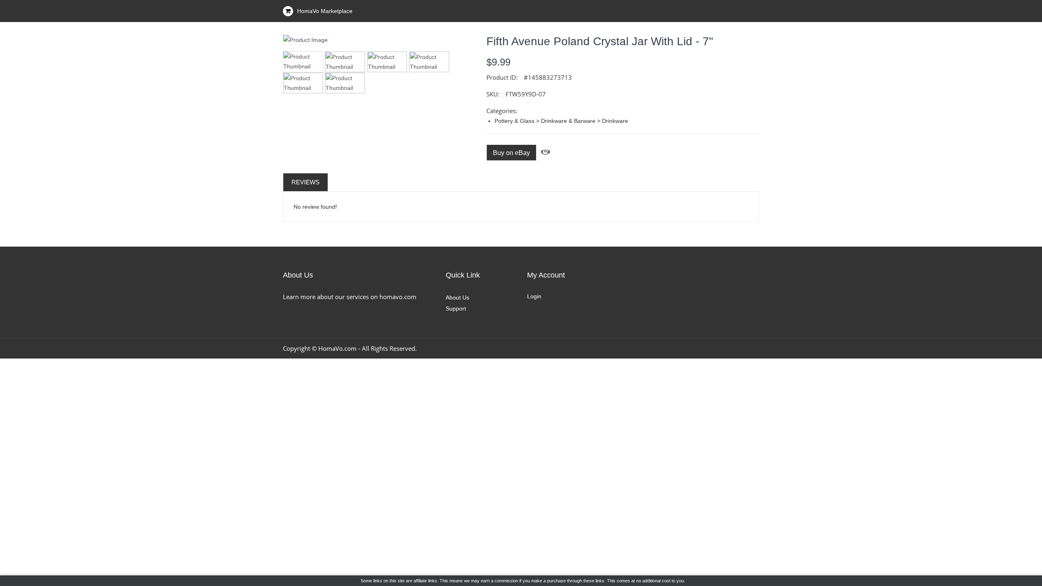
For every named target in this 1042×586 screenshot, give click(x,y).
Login (534, 296)
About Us (457, 297)
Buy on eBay (511, 152)
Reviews (305, 182)
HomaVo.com (337, 348)
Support (456, 308)
